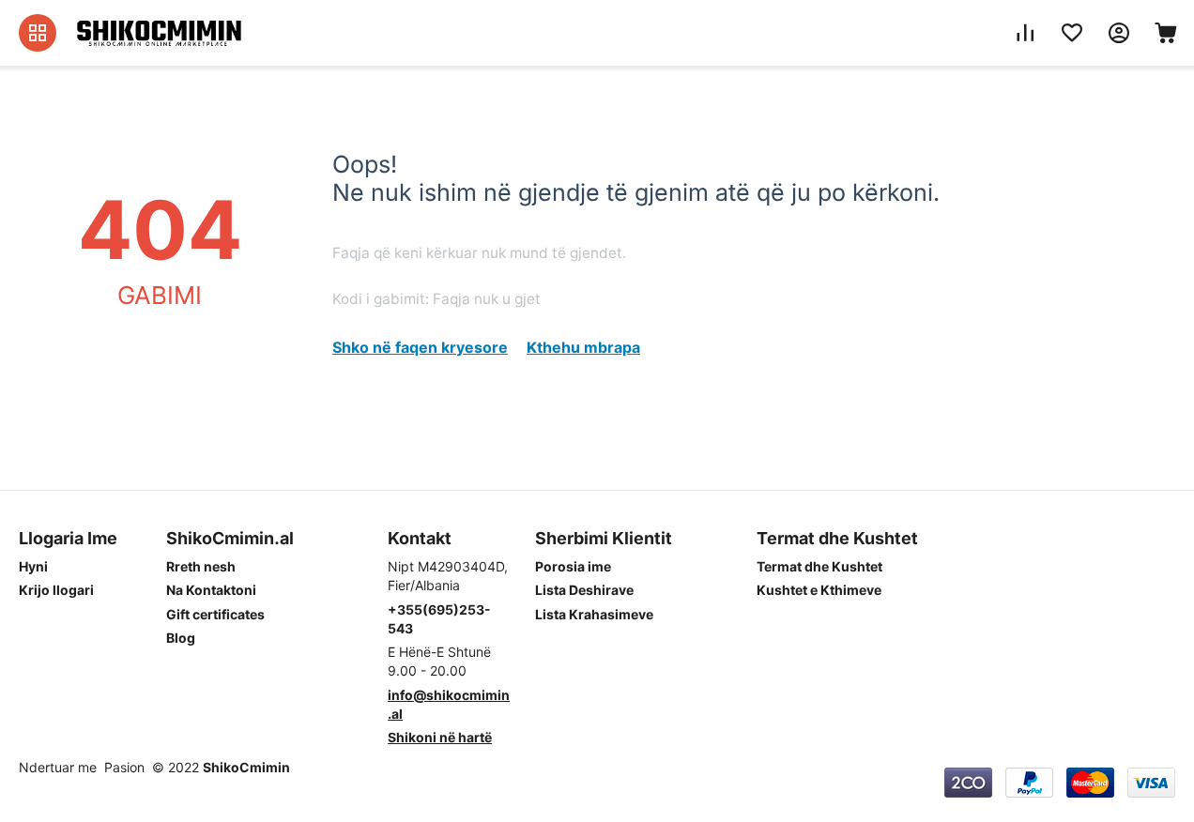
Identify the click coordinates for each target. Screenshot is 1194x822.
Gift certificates (215, 614)
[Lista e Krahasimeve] (1025, 33)
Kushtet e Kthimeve (819, 590)
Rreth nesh (201, 566)
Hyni (33, 566)
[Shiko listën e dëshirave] (1072, 33)
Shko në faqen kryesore (420, 347)
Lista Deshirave (584, 590)
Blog (180, 638)
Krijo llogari (56, 590)
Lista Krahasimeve (594, 614)
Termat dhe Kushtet (819, 566)
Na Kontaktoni (211, 590)
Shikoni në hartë (440, 737)
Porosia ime (573, 566)
